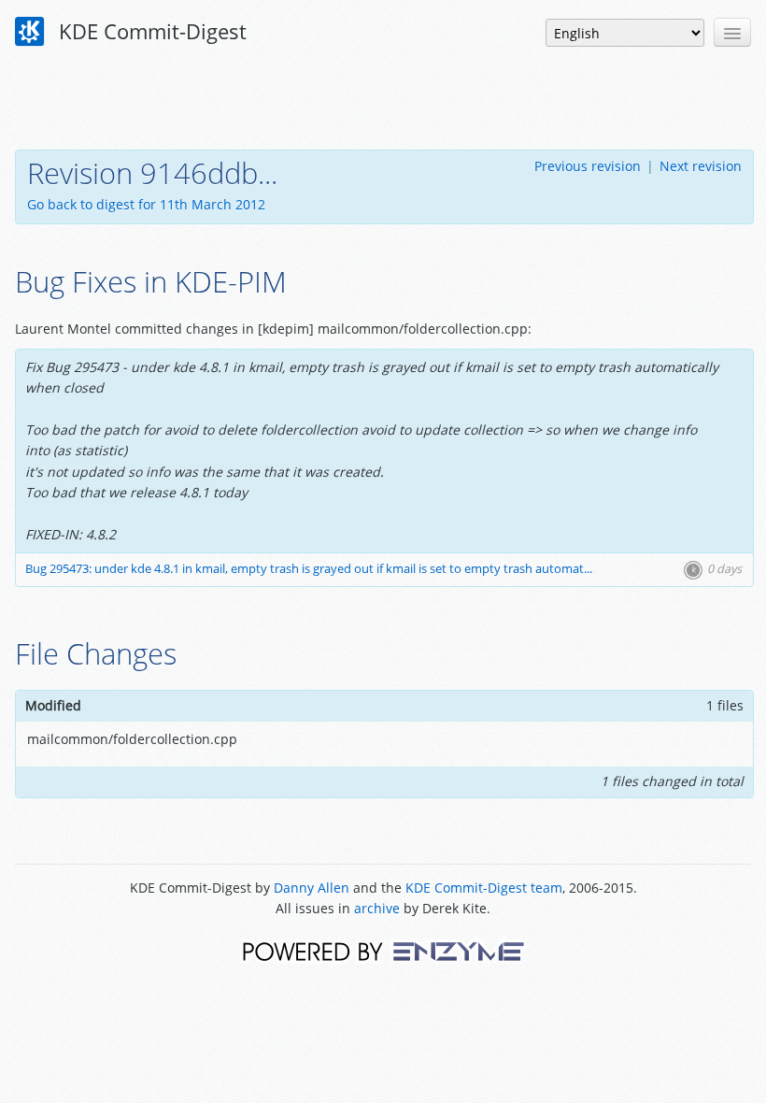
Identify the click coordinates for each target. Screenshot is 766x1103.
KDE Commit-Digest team (483, 887)
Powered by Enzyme (383, 950)
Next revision (701, 166)
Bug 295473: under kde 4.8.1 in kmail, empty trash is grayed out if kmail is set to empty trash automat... (308, 569)
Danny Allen (311, 887)
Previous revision (587, 166)
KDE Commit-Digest (150, 31)
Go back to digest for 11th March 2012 (146, 204)
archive (377, 908)
